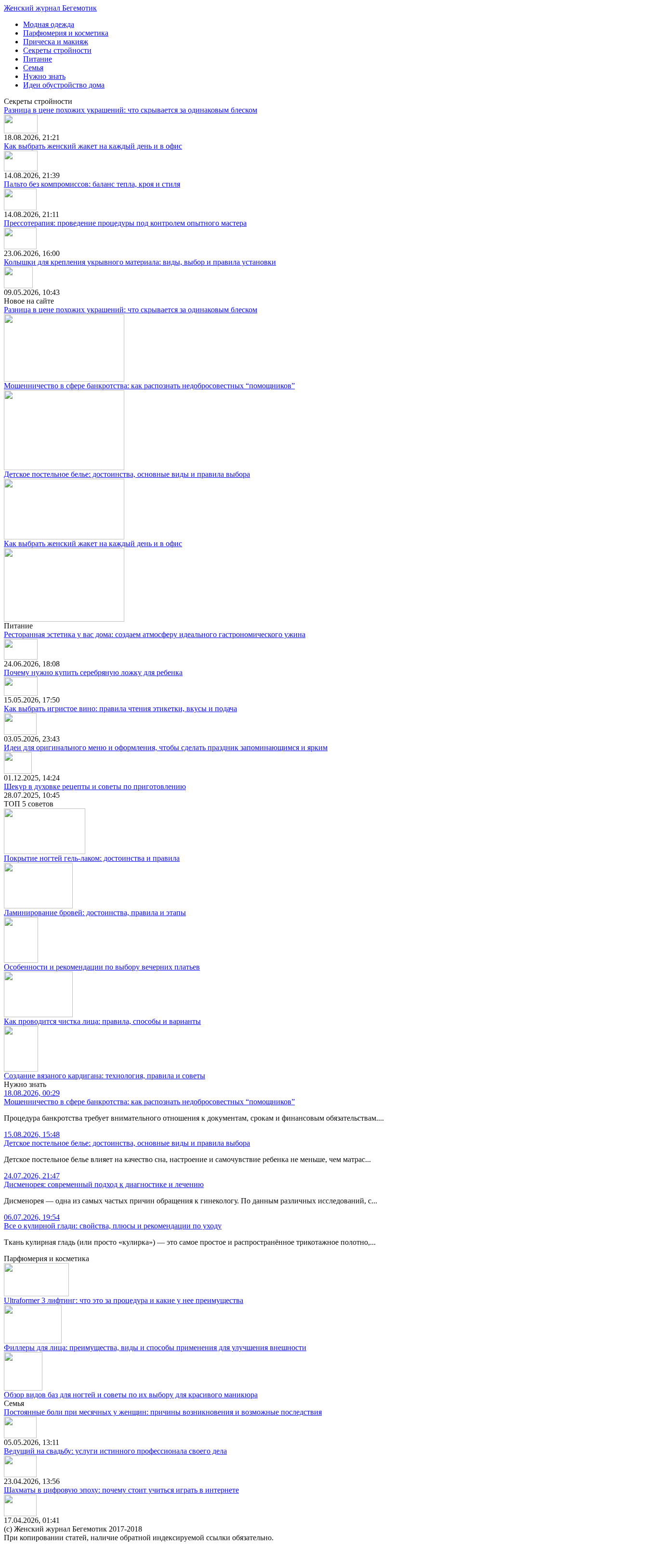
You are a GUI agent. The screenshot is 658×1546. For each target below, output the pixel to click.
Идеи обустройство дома (64, 85)
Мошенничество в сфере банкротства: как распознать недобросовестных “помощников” (149, 386)
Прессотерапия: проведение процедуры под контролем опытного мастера (125, 223)
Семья (33, 68)
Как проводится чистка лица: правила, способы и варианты (102, 1021)
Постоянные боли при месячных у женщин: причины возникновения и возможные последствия (163, 1412)
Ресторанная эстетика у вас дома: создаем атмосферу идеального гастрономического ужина (154, 634)
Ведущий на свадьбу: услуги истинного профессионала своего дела (115, 1451)
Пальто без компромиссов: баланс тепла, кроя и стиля (92, 184)
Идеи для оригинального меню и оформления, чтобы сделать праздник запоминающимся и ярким (166, 747)
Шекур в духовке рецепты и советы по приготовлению (95, 786)
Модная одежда (48, 24)
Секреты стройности (57, 50)
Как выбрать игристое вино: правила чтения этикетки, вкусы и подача (120, 708)
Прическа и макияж (55, 42)
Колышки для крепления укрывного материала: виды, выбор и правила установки (140, 262)
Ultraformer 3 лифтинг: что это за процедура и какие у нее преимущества (123, 1300)
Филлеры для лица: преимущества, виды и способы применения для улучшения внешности (155, 1347)
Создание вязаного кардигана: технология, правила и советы (104, 1076)
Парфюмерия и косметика (65, 33)
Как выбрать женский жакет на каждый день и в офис (93, 146)
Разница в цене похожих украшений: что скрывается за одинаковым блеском (130, 110)
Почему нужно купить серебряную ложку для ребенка (93, 672)
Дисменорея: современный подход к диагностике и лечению (104, 1180)
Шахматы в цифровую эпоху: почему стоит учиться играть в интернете (121, 1490)
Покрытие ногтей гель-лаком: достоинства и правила (92, 858)
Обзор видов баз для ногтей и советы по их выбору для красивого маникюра (131, 1395)
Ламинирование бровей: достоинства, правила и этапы (95, 912)
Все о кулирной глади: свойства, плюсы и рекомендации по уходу (113, 1221)
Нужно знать (44, 76)
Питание (37, 59)
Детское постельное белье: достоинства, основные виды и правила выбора (127, 474)
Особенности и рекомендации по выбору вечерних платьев (102, 967)
